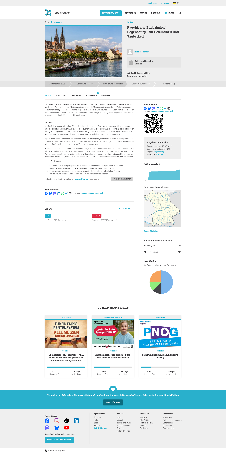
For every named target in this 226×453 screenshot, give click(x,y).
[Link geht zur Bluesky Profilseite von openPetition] (56, 428)
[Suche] (179, 13)
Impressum (167, 425)
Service (143, 13)
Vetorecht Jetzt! (123, 431)
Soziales (130, 22)
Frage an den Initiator (122, 179)
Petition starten (110, 13)
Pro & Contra (61, 95)
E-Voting (120, 428)
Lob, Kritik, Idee (100, 428)
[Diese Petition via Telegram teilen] (66, 193)
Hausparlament (123, 425)
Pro (48, 216)
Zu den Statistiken (151, 231)
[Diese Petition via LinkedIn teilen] (58, 193)
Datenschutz (168, 423)
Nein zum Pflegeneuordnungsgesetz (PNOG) (160, 356)
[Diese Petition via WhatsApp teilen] (62, 193)
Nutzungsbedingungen (172, 420)
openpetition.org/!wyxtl (91, 193)
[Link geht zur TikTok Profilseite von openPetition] (66, 420)
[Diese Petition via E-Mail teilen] (70, 193)
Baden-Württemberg (113, 317)
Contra (96, 216)
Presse (97, 425)
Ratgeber (143, 417)
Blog (96, 423)
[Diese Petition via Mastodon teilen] (54, 193)
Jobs (96, 420)
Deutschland (66, 317)
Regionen (144, 428)
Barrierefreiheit (169, 428)
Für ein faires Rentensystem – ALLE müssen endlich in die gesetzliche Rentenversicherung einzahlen (66, 357)
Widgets (120, 420)
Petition (48, 95)
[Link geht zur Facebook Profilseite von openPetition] (47, 420)
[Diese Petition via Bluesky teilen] (50, 193)
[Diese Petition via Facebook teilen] (46, 193)
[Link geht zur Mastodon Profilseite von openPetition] (47, 428)
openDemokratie (124, 423)
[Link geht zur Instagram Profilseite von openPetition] (56, 420)
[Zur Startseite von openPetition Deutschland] (58, 13)
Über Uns (155, 13)
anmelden (165, 3)
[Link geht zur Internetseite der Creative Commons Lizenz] (46, 450)
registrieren (152, 3)
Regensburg (56, 22)
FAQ (119, 417)
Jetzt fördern (113, 402)
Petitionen (130, 13)
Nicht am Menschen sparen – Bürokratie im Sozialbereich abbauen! (113, 356)
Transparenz (168, 417)
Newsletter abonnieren (59, 440)
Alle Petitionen (146, 420)
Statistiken (105, 95)
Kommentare (91, 94)
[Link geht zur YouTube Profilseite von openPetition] (66, 428)
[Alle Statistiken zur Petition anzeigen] (162, 226)
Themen (143, 425)
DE (177, 3)
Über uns (98, 417)
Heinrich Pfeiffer (141, 52)
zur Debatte (123, 208)
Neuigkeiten (76, 95)
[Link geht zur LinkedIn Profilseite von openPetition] (76, 420)
